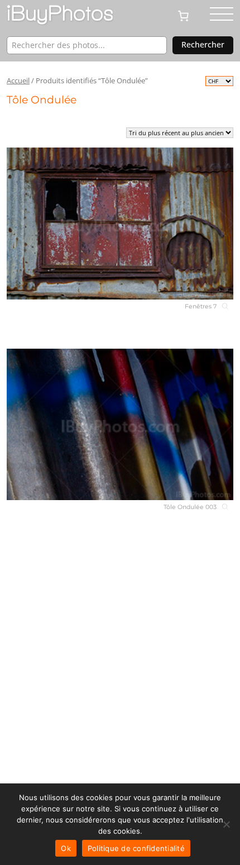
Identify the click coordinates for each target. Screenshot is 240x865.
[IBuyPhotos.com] (60, 15)
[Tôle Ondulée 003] (120, 424)
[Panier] (187, 15)
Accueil (18, 80)
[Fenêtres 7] (120, 223)
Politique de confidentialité (136, 848)
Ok (66, 848)
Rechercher (202, 44)
